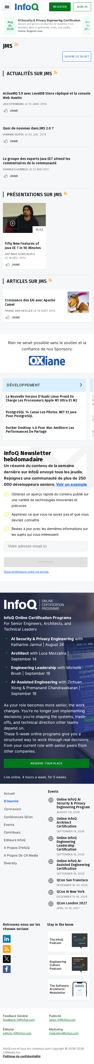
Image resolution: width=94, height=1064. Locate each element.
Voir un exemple (71, 484)
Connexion (12, 809)
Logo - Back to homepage (27, 6)
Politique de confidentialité (21, 1056)
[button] (45, 562)
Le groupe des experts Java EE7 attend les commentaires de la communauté (36, 161)
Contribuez (12, 832)
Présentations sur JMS (34, 194)
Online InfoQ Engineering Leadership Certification (67, 843)
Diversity (10, 863)
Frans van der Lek (19, 310)
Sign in (82, 6)
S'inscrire (11, 801)
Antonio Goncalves (20, 254)
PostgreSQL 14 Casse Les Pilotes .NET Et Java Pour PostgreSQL (41, 414)
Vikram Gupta (13, 134)
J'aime (14, 110)
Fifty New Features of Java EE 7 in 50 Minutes (23, 246)
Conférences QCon (18, 817)
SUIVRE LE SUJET (77, 56)
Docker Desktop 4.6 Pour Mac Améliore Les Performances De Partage (40, 430)
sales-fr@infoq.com (62, 1019)
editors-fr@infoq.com (17, 1033)
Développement (23, 385)
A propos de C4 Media (21, 855)
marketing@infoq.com (64, 1033)
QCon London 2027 (72, 903)
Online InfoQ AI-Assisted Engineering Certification (73, 865)
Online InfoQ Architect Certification (67, 822)
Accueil (9, 793)
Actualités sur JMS (29, 73)
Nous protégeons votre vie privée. (26, 571)
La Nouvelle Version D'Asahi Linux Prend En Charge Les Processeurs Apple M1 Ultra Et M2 (41, 398)
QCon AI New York (70, 892)
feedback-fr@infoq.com (19, 1019)
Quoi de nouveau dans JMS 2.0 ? (28, 128)
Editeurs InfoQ (15, 840)
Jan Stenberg (13, 104)
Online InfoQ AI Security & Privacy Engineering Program (73, 803)
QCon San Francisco (72, 880)
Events (9, 825)
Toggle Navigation (6, 6)
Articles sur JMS (27, 281)
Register (60, 6)
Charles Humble (15, 169)
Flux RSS (16, 44)
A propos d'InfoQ (17, 848)
